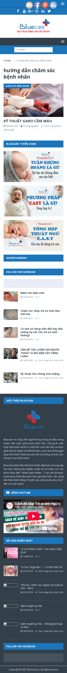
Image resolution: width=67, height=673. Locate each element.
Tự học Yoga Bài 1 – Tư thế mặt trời (41, 567)
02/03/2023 (28, 297)
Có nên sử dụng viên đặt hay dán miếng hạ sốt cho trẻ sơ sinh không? (42, 332)
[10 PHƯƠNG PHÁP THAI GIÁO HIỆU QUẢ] (11, 553)
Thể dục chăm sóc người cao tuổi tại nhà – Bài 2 (42, 586)
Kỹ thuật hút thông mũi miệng (40, 373)
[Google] (30, 11)
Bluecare (31, 669)
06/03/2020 (12, 126)
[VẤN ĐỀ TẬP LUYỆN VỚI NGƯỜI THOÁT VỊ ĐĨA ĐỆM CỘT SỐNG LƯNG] (11, 353)
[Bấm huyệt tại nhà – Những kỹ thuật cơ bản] (11, 627)
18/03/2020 (28, 360)
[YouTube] (24, 11)
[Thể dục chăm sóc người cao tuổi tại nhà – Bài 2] (11, 588)
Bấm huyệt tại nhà (31, 606)
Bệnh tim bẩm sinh (32, 293)
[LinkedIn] (43, 11)
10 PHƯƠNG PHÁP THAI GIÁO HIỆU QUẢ (41, 550)
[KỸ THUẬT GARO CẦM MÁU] (33, 100)
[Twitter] (49, 11)
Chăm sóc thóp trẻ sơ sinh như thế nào (40, 312)
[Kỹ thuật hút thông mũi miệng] (11, 377)
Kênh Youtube (21, 492)
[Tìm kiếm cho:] (33, 49)
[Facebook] (18, 11)
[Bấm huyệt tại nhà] (11, 609)
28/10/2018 (28, 610)
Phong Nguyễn (31, 126)
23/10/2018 (28, 571)
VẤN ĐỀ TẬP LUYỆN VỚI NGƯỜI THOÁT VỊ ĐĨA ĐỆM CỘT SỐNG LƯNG (40, 353)
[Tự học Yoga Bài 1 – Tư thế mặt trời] (11, 570)
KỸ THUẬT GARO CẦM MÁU (28, 121)
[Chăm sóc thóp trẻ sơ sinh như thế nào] (11, 314)
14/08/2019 (28, 556)
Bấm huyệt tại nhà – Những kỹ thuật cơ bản (42, 625)
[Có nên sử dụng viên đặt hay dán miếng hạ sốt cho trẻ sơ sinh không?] (11, 332)
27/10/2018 (28, 592)
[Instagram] (37, 11)
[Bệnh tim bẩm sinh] (11, 296)
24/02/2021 (28, 318)
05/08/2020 (28, 339)
